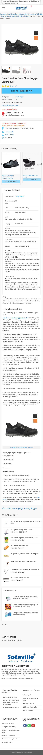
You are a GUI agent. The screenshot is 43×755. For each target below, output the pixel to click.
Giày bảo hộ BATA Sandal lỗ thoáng (30, 176)
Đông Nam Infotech (26, 752)
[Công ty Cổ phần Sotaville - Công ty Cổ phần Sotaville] (22, 8)
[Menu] (4, 8)
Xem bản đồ (9, 132)
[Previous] (5, 44)
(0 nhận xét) (13, 86)
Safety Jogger (19, 97)
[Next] (38, 44)
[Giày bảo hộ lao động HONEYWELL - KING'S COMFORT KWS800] (11, 163)
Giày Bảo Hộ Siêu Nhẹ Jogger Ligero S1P (21, 447)
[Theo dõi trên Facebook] (25, 725)
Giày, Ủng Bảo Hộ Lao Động (27, 14)
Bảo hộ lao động (12, 14)
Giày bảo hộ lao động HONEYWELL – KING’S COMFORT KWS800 (8, 177)
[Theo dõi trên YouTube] (33, 725)
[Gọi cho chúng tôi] (29, 725)
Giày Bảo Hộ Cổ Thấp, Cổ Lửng (18, 16)
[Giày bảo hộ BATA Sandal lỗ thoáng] (32, 163)
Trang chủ (3, 14)
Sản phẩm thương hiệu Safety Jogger (19, 508)
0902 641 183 (9, 135)
